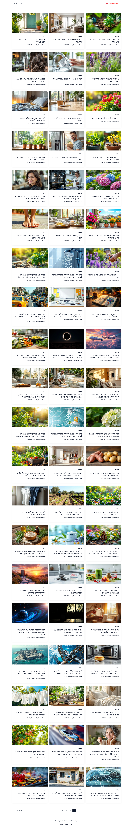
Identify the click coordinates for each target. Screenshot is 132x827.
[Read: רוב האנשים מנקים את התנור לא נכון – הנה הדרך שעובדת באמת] (66, 180)
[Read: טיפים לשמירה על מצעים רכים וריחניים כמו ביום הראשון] (103, 696)
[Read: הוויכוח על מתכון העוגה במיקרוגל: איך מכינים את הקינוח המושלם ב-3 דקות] (103, 654)
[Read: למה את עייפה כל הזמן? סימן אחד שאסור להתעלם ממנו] (30, 101)
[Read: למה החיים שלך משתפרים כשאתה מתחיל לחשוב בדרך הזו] (30, 574)
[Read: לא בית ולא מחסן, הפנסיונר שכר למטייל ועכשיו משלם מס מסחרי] (66, 776)
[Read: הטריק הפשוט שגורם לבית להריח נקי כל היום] (66, 219)
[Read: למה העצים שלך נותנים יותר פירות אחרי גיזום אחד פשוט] (30, 735)
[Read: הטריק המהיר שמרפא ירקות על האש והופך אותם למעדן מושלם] (30, 776)
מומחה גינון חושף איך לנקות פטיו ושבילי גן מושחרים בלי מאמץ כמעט (67, 396)
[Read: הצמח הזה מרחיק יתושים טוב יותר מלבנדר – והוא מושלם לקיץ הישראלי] (30, 258)
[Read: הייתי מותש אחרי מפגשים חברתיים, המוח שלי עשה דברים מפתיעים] (103, 297)
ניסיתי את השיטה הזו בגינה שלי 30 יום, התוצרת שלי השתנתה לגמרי (30, 474)
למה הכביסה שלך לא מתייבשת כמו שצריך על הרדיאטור (31, 513)
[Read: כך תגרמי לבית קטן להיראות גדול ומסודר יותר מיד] (66, 23)
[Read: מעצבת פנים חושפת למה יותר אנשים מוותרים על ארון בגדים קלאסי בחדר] (66, 456)
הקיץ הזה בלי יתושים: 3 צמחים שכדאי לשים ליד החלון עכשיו (31, 158)
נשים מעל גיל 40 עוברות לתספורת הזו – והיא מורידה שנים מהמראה (30, 197)
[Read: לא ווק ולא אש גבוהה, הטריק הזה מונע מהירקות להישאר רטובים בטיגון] (30, 338)
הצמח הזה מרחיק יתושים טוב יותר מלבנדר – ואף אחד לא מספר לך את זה (30, 435)
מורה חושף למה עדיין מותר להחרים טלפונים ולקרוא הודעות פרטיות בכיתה (68, 315)
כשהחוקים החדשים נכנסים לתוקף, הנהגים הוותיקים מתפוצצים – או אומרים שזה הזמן (30, 316)
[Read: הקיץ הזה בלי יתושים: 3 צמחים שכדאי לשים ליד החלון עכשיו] (30, 140)
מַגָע (61, 824)
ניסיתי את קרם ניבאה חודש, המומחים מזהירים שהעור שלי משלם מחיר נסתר (67, 552)
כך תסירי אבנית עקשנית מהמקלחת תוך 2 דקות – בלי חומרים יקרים (67, 276)
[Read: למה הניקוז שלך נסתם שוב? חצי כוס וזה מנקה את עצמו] (66, 574)
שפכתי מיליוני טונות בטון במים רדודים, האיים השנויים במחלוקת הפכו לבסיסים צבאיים (30, 673)
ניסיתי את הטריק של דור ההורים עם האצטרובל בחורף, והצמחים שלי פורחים (104, 552)
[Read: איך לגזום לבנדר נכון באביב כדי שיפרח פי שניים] (103, 258)
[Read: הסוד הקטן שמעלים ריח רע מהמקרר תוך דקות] (66, 140)
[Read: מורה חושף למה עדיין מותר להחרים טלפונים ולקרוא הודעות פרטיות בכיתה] (66, 297)
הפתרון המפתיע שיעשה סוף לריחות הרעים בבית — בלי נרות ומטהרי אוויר (68, 714)
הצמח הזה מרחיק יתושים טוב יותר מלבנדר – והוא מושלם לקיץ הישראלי (31, 276)
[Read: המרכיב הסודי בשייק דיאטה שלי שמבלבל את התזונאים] (103, 574)
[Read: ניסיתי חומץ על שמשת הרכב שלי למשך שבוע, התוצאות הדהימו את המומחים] (103, 776)
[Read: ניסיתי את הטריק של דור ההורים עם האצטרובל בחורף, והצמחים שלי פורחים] (103, 534)
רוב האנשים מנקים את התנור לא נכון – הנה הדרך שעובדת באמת (67, 197)
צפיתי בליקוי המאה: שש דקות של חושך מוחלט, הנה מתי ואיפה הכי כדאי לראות (67, 356)
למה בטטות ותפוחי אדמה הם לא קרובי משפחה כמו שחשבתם (104, 474)
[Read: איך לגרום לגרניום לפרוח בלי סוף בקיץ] (103, 101)
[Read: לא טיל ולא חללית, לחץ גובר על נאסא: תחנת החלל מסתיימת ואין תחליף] (66, 654)
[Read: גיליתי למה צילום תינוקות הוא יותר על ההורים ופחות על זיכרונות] (103, 613)
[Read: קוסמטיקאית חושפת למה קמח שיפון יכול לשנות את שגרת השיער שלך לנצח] (30, 534)
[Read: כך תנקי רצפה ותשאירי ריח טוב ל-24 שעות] (66, 101)
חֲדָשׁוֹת (117, 36)
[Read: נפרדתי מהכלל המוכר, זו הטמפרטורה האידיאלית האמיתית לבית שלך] (103, 378)
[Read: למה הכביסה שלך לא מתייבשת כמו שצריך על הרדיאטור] (30, 495)
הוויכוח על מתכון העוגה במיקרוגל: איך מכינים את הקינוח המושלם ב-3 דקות (105, 672)
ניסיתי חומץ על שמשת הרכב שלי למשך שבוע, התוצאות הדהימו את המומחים (104, 794)
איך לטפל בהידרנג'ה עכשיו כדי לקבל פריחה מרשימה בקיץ (105, 197)
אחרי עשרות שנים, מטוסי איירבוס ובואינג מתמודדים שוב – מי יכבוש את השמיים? (104, 356)
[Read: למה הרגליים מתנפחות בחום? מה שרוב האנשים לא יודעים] (30, 219)
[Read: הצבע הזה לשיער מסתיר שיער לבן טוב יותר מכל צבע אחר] (30, 62)
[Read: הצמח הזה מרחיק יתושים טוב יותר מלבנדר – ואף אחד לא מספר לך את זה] (30, 417)
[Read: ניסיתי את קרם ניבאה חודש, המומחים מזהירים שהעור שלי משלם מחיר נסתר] (66, 534)
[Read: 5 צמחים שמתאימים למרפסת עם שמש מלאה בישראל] (103, 219)
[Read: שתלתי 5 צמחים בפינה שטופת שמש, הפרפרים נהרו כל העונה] (103, 495)
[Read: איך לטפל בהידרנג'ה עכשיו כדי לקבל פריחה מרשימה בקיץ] (103, 180)
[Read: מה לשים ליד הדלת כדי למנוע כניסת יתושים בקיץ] (30, 23)
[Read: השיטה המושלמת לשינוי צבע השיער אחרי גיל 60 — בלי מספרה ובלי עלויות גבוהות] (103, 735)
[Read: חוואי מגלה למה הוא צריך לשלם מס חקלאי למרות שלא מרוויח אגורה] (66, 495)
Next (19, 810)
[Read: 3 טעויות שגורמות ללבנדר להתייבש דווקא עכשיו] (103, 62)
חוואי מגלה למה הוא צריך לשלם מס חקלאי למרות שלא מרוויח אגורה (68, 513)
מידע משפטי (68, 824)
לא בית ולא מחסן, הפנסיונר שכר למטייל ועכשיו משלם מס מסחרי (67, 794)
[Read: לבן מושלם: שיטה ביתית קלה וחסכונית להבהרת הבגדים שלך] (30, 696)
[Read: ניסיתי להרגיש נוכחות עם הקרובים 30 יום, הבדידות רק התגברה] (66, 613)
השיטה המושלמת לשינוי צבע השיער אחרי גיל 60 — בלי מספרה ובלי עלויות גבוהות (104, 754)
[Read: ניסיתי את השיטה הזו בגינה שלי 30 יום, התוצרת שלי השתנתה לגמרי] (30, 456)
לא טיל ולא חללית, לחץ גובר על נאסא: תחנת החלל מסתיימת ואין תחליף (67, 672)
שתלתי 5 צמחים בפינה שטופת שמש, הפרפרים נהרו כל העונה (105, 513)
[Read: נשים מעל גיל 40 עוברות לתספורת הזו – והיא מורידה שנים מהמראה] (30, 180)
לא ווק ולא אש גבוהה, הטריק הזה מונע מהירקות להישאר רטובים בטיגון (31, 356)
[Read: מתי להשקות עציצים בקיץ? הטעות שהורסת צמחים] (103, 140)
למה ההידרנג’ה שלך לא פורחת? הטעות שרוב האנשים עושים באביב (104, 435)
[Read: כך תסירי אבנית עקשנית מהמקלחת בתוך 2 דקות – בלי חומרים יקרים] (66, 417)
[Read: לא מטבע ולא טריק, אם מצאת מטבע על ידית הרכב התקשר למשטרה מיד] (66, 735)
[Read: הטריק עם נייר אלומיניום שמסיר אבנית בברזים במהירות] (66, 62)
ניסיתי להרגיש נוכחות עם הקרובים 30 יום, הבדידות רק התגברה (68, 631)
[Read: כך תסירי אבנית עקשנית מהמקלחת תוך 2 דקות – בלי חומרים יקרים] (66, 258)
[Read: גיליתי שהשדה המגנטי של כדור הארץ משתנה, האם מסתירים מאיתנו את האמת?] (30, 613)
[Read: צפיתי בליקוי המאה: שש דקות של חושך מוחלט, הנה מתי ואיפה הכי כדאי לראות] (66, 338)
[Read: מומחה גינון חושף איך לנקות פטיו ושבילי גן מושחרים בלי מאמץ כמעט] (66, 378)
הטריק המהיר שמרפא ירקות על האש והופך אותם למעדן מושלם (31, 794)
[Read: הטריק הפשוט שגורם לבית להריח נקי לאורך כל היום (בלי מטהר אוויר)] (30, 378)
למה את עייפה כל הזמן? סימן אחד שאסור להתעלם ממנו (32, 119)
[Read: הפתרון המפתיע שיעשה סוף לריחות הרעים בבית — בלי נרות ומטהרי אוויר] (66, 696)
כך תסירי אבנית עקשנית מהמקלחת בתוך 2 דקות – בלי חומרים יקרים (66, 435)
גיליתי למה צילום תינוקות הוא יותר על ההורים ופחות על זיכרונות (105, 631)
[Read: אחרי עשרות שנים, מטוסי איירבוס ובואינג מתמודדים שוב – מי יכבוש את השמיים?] (103, 338)
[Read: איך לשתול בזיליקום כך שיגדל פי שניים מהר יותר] (103, 23)
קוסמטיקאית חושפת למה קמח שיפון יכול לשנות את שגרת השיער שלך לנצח (30, 552)
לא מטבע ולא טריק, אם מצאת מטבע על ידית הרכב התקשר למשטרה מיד (67, 753)
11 (62, 810)
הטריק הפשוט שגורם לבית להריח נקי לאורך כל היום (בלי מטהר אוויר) (31, 396)
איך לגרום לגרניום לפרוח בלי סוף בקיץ (105, 118)
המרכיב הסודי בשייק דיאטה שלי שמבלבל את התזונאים (107, 592)
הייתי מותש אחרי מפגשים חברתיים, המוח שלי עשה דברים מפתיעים (105, 315)
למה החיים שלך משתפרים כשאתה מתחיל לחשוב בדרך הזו (32, 592)
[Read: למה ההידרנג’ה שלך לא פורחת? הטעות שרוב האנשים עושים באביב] (103, 417)
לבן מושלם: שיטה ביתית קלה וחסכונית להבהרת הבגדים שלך (30, 714)
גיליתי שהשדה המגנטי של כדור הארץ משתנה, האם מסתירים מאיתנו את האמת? (31, 632)
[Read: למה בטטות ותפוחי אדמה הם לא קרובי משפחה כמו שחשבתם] (103, 456)
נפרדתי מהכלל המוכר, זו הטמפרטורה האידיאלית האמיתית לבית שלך (105, 396)
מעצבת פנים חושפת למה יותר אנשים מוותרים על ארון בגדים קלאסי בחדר (68, 474)
